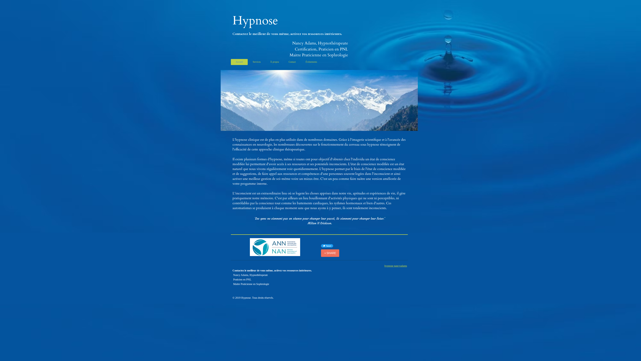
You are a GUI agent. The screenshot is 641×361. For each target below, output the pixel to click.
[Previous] (18, 100)
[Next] (622, 100)
